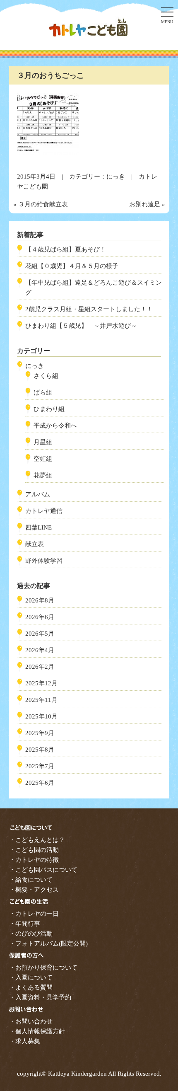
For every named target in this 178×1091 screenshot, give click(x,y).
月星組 (43, 442)
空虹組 (43, 458)
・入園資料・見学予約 (40, 997)
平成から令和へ (55, 425)
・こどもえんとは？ (37, 840)
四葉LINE (38, 527)
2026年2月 (39, 666)
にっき (115, 176)
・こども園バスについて (43, 869)
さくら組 (46, 376)
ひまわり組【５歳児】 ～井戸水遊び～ (81, 325)
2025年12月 (41, 683)
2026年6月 (39, 617)
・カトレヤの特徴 (34, 859)
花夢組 (43, 475)
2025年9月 (39, 733)
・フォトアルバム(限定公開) (48, 943)
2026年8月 (39, 600)
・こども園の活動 (34, 850)
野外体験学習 (44, 560)
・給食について (31, 879)
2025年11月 (41, 700)
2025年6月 (39, 782)
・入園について (31, 977)
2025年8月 (39, 749)
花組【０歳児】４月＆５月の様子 (71, 266)
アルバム (37, 494)
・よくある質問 (31, 987)
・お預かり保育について (43, 967)
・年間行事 (24, 923)
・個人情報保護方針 (37, 1031)
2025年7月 (39, 766)
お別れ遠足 (144, 204)
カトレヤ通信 (44, 511)
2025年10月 (41, 716)
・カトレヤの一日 (34, 913)
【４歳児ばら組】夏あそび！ (65, 249)
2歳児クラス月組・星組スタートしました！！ (89, 309)
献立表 (34, 544)
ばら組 (43, 392)
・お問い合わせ (31, 1021)
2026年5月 (39, 633)
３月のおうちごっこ (50, 75)
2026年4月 (39, 650)
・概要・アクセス (34, 889)
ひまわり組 (49, 409)
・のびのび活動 (31, 933)
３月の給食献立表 (43, 204)
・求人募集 (24, 1041)
